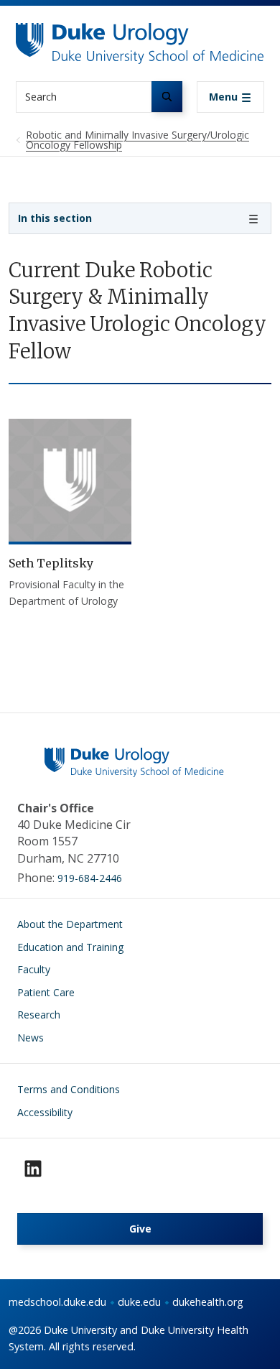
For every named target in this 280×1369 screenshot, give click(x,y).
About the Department (70, 924)
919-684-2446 (89, 878)
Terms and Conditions (68, 1089)
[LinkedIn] (33, 1168)
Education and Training (70, 947)
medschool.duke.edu (57, 1302)
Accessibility (45, 1112)
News (30, 1037)
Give (140, 1228)
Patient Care (46, 992)
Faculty (33, 969)
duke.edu (139, 1302)
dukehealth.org (207, 1302)
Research (38, 1014)
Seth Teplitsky (51, 563)
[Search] (166, 96)
